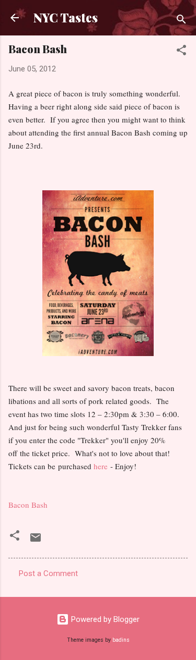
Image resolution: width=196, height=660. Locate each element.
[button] (181, 52)
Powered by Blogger (104, 619)
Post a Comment (48, 573)
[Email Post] (35, 541)
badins (121, 640)
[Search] (181, 21)
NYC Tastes (65, 17)
